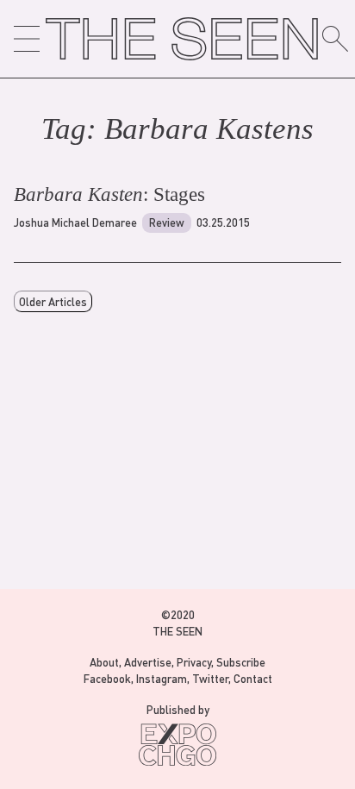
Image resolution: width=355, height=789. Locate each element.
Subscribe (240, 661)
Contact (253, 678)
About (104, 661)
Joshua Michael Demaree (75, 222)
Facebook (107, 678)
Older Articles (53, 301)
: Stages (109, 194)
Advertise (147, 661)
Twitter (210, 678)
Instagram (161, 678)
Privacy (194, 661)
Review (166, 222)
